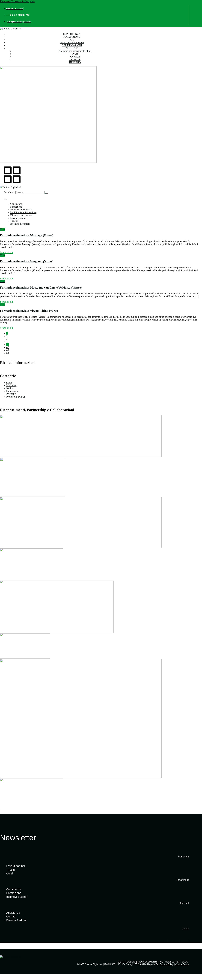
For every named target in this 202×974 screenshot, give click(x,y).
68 (7, 350)
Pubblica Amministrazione (23, 212)
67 (7, 347)
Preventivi (11, 393)
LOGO (185, 929)
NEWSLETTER (172, 961)
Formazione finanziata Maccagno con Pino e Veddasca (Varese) (41, 287)
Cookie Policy (182, 964)
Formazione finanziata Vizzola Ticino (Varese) (29, 310)
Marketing (11, 385)
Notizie (10, 388)
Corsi (2, 229)
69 (7, 353)
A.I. (72, 39)
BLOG (185, 961)
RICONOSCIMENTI (147, 961)
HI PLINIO (75, 62)
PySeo (75, 53)
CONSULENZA (71, 34)
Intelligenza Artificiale (21, 209)
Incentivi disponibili (20, 223)
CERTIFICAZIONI (72, 45)
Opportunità (12, 391)
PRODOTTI (71, 48)
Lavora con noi (17, 218)
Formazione (16, 206)
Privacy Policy (166, 964)
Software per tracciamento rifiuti (75, 51)
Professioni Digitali (15, 396)
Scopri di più (6, 252)
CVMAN (75, 56)
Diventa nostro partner (21, 215)
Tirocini (14, 221)
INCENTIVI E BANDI (72, 42)
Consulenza (16, 204)
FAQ (161, 961)
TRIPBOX (74, 59)
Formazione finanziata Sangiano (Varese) (26, 261)
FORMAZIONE (71, 36)
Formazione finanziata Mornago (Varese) (26, 235)
